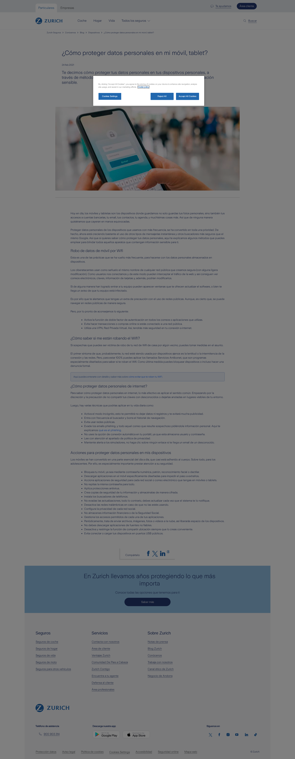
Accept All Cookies (187, 96)
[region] (148, 91)
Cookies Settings (110, 96)
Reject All (162, 96)
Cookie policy (143, 87)
